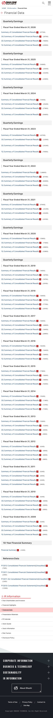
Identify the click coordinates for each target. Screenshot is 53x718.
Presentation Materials (10, 614)
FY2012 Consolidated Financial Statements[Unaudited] (23, 566)
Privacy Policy (27, 702)
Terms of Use (12, 702)
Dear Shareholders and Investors (13, 600)
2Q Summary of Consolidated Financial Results (20, 41)
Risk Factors (6, 633)
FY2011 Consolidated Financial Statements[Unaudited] (23, 572)
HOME (4, 8)
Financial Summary (8, 550)
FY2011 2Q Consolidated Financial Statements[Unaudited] (24, 579)
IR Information (11, 8)
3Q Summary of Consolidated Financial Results (20, 36)
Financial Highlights (9, 605)
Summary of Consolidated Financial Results (18, 32)
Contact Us (41, 702)
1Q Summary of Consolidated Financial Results (20, 45)
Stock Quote (6, 624)
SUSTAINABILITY (12, 672)
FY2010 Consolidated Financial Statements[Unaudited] (23, 586)
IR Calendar (6, 619)
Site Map (27, 705)
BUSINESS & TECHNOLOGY (17, 666)
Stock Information (8, 628)
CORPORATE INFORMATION (18, 661)
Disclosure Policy (8, 638)
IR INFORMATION (12, 678)
